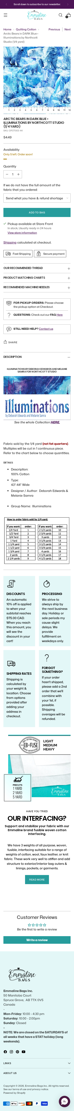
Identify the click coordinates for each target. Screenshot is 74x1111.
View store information (22, 233)
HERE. (55, 422)
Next (68, 29)
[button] (64, 1101)
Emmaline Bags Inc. (36, 1085)
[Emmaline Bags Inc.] (37, 15)
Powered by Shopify (14, 1092)
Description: (19, 469)
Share (12, 342)
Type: (15, 480)
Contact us (46, 329)
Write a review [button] (37, 940)
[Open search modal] (60, 15)
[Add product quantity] (18, 174)
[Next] (68, 4)
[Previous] (6, 4)
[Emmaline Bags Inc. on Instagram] (11, 1052)
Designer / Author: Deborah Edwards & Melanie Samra (39, 492)
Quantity (9, 166)
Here (60, 315)
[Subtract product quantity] (7, 174)
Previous (54, 29)
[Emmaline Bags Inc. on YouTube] (24, 1052)
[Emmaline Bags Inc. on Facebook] (5, 1052)
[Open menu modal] (5, 15)
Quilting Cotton (26, 29)
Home (7, 29)
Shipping (10, 242)
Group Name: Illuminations (31, 506)
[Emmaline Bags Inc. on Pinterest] (18, 1052)
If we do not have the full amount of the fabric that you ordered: (31, 187)
